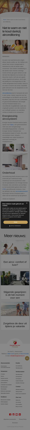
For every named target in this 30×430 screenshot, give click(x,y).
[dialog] (15, 215)
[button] (15, 226)
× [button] (26, 203)
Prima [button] (15, 222)
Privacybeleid (5, 218)
